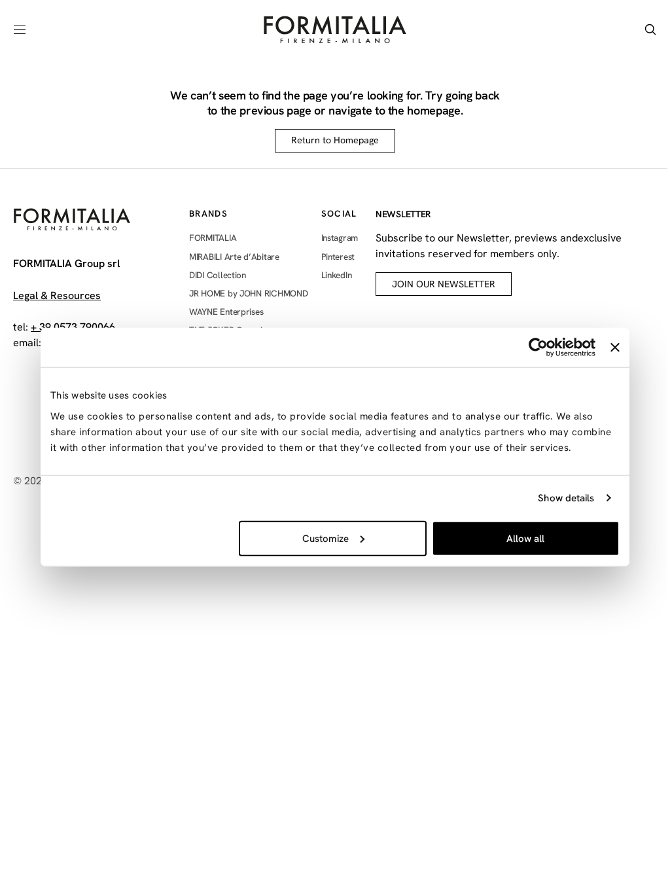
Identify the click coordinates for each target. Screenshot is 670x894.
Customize (325, 538)
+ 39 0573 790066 (73, 327)
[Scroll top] (628, 814)
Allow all (525, 538)
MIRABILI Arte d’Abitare (234, 256)
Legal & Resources (57, 295)
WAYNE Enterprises (226, 311)
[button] (19, 29)
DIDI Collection (217, 275)
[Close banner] (615, 347)
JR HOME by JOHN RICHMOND (248, 293)
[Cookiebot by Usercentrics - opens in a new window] (538, 347)
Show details (566, 498)
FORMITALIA (212, 237)
